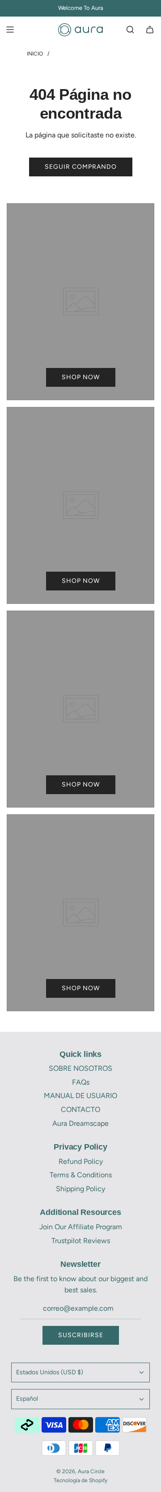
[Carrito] (150, 29)
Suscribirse (80, 1335)
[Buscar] (130, 29)
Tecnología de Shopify (80, 1480)
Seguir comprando (81, 167)
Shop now (81, 377)
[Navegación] (10, 29)
